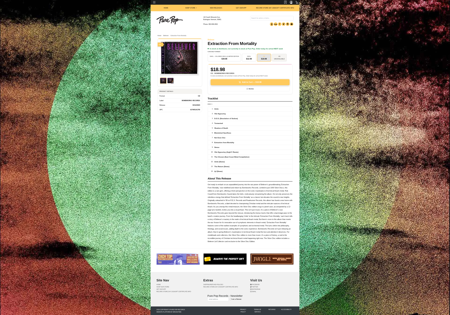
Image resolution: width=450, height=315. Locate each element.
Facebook (256, 284)
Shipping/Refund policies (213, 284)
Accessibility (286, 309)
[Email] (292, 24)
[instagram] (288, 24)
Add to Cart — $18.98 (251, 82)
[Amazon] (272, 24)
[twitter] (284, 24)
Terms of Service (257, 311)
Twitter (255, 287)
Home (159, 35)
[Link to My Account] (291, 3)
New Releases (216, 8)
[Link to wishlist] (285, 3)
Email (254, 291)
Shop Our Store (162, 287)
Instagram (256, 289)
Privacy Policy (243, 311)
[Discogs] (276, 24)
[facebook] (280, 24)
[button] (191, 8)
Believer (166, 35)
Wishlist (251, 89)
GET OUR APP (241, 8)
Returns (271, 309)
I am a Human (236, 299)
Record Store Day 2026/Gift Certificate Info (275, 8)
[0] (297, 3)
